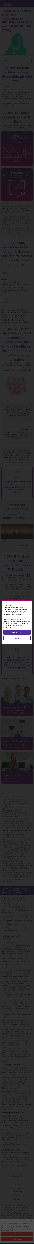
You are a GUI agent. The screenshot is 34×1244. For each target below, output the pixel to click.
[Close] (29, 604)
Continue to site (16, 632)
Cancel (17, 638)
